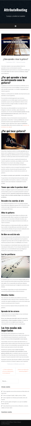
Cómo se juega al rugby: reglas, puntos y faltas (14, 395)
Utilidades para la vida (19, 364)
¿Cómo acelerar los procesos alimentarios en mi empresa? (8, 371)
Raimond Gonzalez (21, 62)
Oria (18, 422)
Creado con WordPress (7, 422)
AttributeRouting (15, 9)
